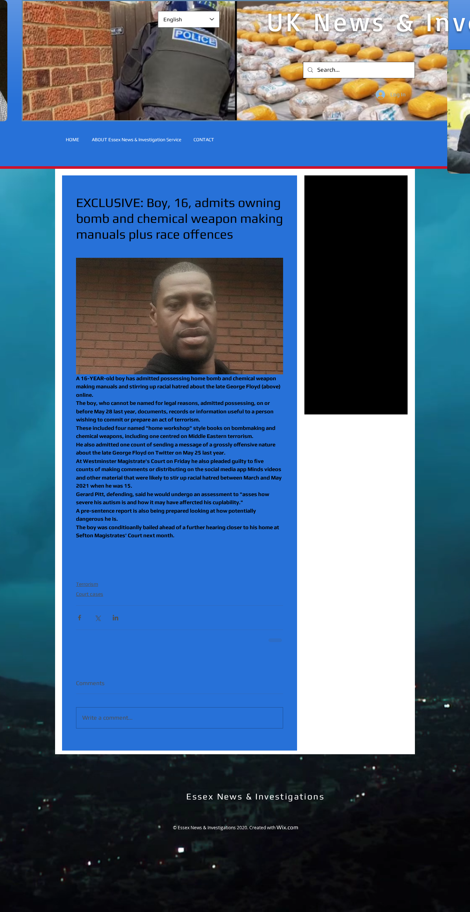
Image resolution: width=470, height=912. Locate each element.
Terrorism (87, 584)
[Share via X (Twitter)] (97, 617)
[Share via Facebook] (79, 617)
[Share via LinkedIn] (115, 617)
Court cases (89, 594)
